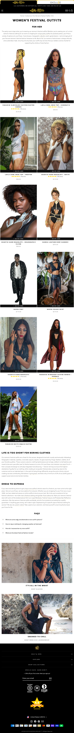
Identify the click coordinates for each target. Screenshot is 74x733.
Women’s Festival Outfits (42, 16)
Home (22, 16)
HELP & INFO (36, 654)
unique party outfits (44, 33)
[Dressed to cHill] (37, 614)
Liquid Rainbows (36, 498)
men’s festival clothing (28, 495)
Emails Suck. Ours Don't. (36, 670)
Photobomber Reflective (63, 498)
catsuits (42, 36)
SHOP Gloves (37, 589)
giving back (33, 473)
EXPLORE (36, 659)
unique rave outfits (30, 488)
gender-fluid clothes (44, 495)
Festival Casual (47, 498)
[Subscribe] (50, 678)
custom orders (19, 505)
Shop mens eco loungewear (36, 640)
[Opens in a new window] (31, 721)
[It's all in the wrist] (37, 563)
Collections (28, 16)
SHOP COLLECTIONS (36, 664)
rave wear (63, 464)
